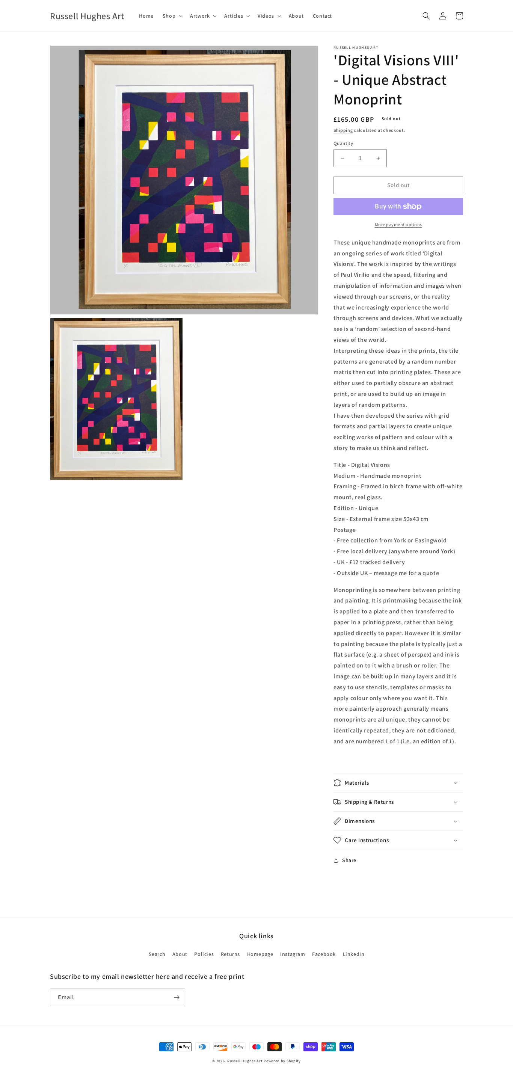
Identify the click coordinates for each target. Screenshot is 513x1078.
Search (157, 954)
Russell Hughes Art (245, 1060)
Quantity (343, 143)
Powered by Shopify (282, 1060)
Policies (204, 954)
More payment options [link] (398, 224)
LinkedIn (354, 954)
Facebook (324, 954)
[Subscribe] (176, 997)
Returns (230, 954)
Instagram (292, 954)
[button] (172, 16)
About (179, 954)
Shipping (343, 130)
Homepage (260, 954)
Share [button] (349, 860)
